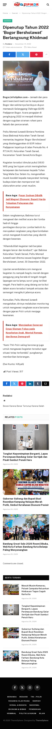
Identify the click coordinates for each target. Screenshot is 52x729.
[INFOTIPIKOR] (26, 4)
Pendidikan (35, 709)
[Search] (47, 4)
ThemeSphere (42, 720)
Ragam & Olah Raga (19, 701)
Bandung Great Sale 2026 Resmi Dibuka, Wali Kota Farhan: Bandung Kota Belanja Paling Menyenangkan (26, 546)
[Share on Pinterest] (36, 54)
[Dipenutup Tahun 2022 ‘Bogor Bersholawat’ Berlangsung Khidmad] (26, 76)
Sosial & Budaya (18, 705)
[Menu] (5, 4)
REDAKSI (23, 697)
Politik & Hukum (27, 713)
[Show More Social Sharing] (46, 54)
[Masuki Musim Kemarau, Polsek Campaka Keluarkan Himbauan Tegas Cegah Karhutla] (11, 589)
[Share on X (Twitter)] (22, 54)
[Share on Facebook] (9, 54)
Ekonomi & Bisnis (17, 709)
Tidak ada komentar (13, 47)
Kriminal (11, 713)
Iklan (42, 713)
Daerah (7, 21)
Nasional (34, 705)
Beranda (12, 697)
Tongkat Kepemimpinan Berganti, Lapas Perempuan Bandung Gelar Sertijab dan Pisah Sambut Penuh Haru (25, 456)
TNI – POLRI (36, 697)
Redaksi (8, 44)
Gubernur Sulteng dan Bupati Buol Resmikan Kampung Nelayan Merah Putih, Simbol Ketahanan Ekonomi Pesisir (26, 501)
